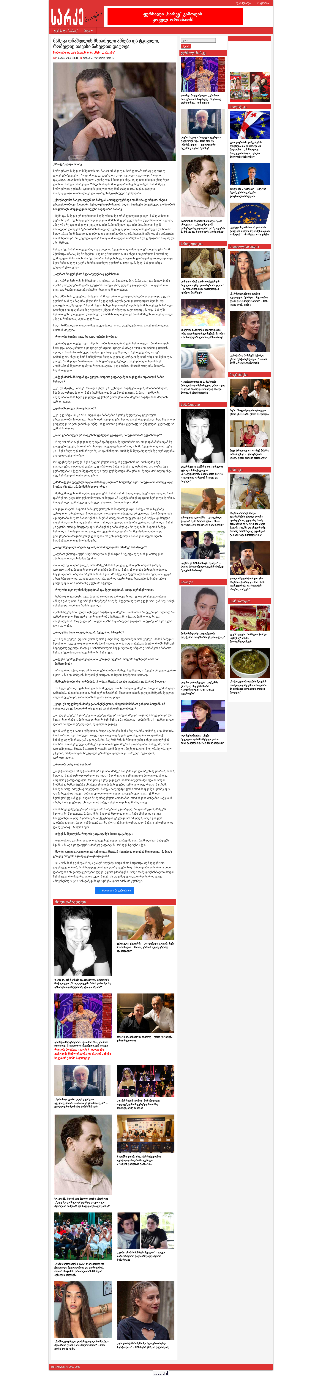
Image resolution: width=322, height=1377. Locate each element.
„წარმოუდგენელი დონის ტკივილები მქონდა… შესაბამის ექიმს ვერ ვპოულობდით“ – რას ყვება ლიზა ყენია (82, 1345)
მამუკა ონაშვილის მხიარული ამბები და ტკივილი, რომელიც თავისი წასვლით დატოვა (106, 46)
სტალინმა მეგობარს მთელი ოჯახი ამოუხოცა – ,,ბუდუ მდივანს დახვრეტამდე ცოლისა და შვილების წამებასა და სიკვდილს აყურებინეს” (82, 1202)
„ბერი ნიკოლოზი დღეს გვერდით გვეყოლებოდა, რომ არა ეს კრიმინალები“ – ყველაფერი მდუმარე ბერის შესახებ (81, 1103)
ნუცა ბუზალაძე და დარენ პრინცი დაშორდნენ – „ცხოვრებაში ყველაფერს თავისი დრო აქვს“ (249, 454)
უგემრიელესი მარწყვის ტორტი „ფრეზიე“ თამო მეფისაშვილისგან (248, 638)
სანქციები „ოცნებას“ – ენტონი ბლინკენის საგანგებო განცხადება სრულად (248, 192)
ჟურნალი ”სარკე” (66, 30)
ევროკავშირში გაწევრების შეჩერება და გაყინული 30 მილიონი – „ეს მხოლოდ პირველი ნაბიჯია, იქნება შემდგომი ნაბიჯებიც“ (246, 149)
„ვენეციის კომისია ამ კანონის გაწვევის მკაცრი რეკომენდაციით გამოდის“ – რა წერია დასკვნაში (250, 231)
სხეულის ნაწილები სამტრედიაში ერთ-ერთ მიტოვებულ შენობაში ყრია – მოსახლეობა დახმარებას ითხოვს (203, 333)
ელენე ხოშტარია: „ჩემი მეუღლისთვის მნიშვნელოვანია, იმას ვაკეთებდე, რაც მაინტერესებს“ (203, 739)
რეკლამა (263, 2)
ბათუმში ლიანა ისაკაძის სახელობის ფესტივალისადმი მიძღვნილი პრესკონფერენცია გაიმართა (139, 1160)
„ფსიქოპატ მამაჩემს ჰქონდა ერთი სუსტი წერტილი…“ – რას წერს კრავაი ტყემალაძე (248, 359)
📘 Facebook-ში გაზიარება (114, 890)
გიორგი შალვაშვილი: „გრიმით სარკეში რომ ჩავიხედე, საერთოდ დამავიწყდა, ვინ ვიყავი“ (82, 1050)
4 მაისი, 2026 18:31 (67, 58)
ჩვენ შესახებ (243, 2)
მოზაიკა (88, 58)
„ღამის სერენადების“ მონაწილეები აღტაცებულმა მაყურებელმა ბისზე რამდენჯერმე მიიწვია (138, 1104)
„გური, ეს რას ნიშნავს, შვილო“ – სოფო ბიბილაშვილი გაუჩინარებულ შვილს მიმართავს (141, 1256)
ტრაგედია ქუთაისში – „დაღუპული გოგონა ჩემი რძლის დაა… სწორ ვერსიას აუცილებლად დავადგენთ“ (145, 947)
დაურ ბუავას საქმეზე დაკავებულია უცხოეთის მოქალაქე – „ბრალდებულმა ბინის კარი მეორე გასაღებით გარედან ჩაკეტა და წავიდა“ (82, 983)
